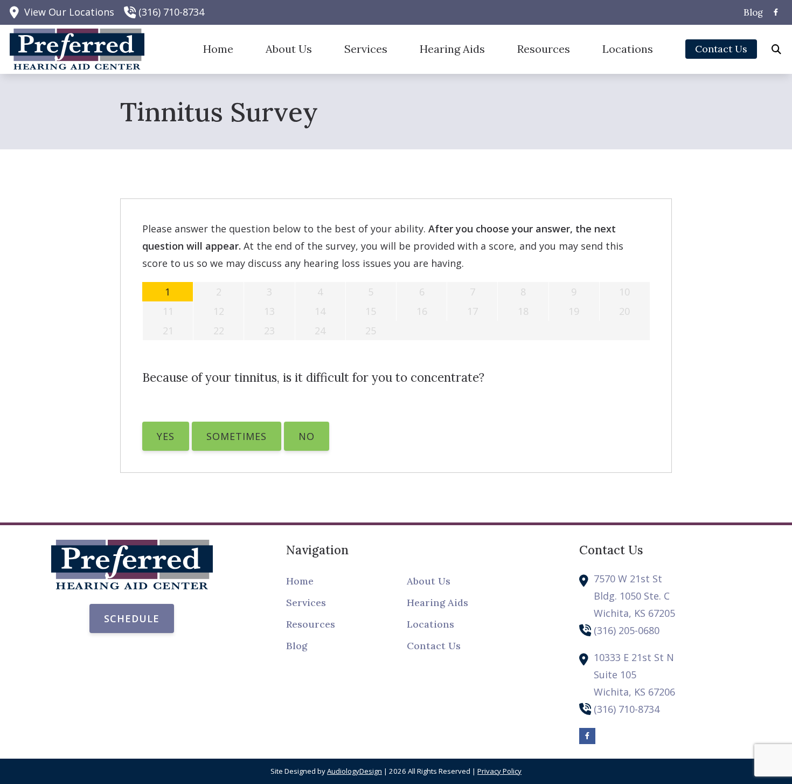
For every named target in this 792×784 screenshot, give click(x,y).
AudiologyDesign (354, 771)
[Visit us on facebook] (775, 12)
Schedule (131, 618)
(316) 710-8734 (171, 11)
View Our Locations (69, 11)
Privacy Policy (499, 771)
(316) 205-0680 (626, 630)
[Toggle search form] (776, 49)
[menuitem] (750, 12)
